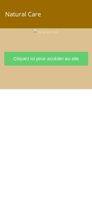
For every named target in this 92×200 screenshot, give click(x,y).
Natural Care (23, 14)
